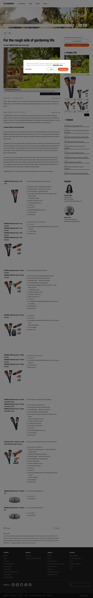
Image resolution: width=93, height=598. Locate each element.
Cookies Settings (29, 69)
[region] (47, 66)
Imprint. (61, 65)
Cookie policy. (56, 65)
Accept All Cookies (63, 69)
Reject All (52, 69)
